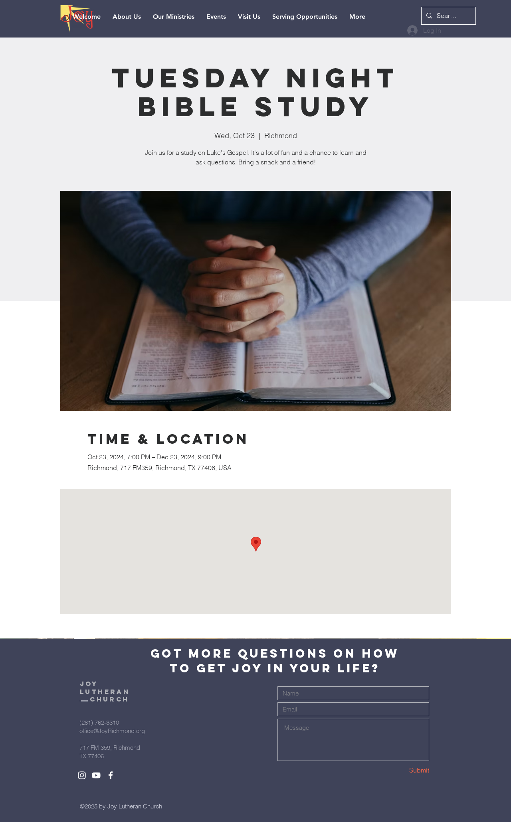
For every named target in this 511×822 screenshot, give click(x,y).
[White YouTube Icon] (96, 775)
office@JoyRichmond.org (112, 731)
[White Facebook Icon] (110, 775)
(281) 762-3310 (99, 722)
